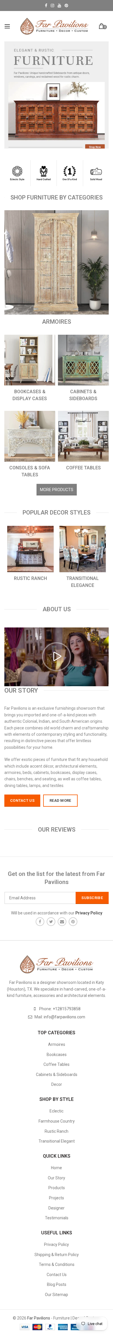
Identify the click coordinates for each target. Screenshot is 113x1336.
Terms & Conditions (56, 1264)
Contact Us (57, 1274)
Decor (56, 1084)
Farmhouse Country (57, 1121)
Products (56, 1187)
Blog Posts (56, 1284)
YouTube (59, 5)
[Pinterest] (73, 921)
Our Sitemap (56, 1294)
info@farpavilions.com (64, 1017)
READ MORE (60, 800)
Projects (56, 1198)
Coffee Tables (56, 1064)
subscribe (92, 898)
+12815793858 (67, 1008)
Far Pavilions (38, 1318)
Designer (56, 1208)
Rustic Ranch (56, 1131)
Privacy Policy (56, 1244)
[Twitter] (51, 921)
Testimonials (56, 1218)
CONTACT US (22, 800)
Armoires (56, 1044)
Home (56, 1167)
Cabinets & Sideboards (56, 1074)
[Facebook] (40, 921)
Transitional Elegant (57, 1141)
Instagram (52, 5)
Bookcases (57, 1054)
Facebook (46, 5)
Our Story (56, 1178)
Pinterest (66, 5)
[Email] (62, 921)
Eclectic (56, 1111)
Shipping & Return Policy (56, 1254)
